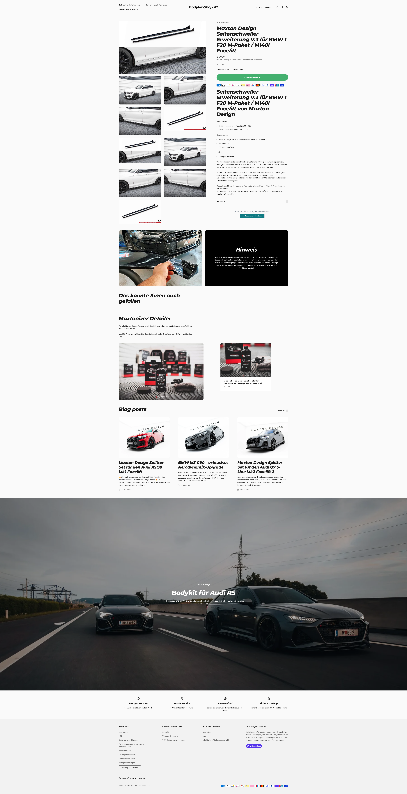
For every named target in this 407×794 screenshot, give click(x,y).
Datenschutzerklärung (128, 740)
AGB (120, 736)
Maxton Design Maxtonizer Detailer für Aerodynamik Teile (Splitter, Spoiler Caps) (243, 382)
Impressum (123, 732)
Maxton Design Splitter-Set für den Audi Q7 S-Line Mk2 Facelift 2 (260, 467)
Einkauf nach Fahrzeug (156, 5)
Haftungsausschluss (127, 754)
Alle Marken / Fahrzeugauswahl (216, 740)
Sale (204, 736)
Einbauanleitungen (127, 9)
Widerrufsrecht (125, 751)
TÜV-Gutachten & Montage (173, 740)
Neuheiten (207, 732)
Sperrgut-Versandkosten (233, 60)
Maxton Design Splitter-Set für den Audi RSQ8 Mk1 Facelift (142, 467)
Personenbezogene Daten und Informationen (131, 745)
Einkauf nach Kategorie (129, 5)
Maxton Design (223, 22)
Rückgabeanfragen (127, 763)
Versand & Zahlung (170, 736)
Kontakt (165, 732)
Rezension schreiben (255, 216)
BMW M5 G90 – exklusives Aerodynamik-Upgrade (203, 464)
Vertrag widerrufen (129, 768)
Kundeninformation (127, 758)
